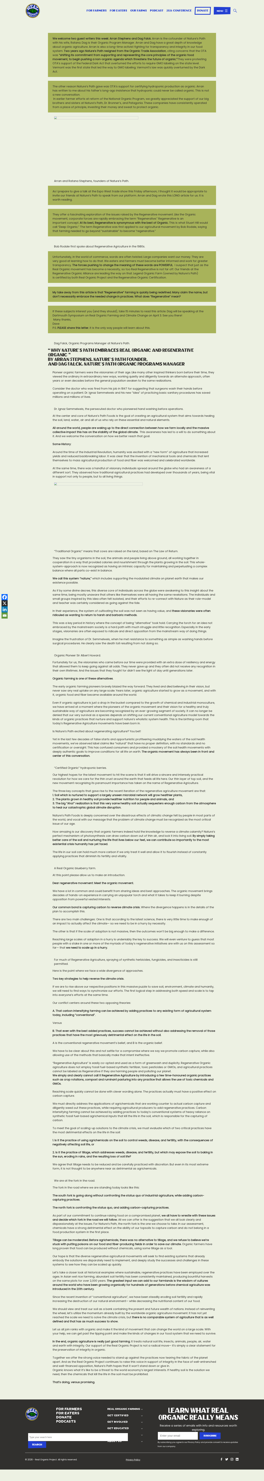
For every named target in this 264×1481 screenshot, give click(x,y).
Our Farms (138, 10)
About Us (114, 1441)
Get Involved (117, 1422)
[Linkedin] (5, 609)
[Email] (5, 615)
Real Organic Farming (123, 1409)
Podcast (156, 10)
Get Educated (117, 1428)
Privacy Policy (194, 1442)
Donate (202, 10)
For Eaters (118, 10)
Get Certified (117, 1415)
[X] (5, 603)
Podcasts (56, 1421)
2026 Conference (179, 10)
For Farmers (97, 10)
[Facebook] (5, 597)
